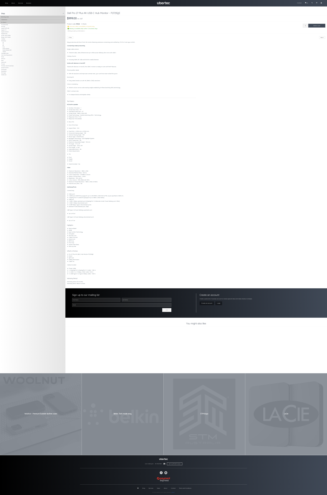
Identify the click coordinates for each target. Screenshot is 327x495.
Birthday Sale (5, 17)
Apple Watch (5, 32)
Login (218, 303)
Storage (3, 73)
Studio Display (6, 48)
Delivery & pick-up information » (76, 31)
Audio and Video (6, 35)
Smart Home (4, 67)
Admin (173, 492)
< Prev (70, 37)
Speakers (3, 71)
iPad (2, 57)
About (13, 3)
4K (3, 42)
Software (3, 69)
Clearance (4, 19)
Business (28, 3)
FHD (4, 47)
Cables (3, 39)
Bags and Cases (6, 37)
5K (3, 44)
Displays (3, 40)
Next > (322, 37)
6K (3, 45)
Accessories (4, 24)
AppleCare (4, 33)
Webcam (3, 74)
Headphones (5, 53)
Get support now (174, 464)
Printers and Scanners (7, 66)
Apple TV (3, 30)
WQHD (4, 51)
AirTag (3, 26)
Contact (299, 3)
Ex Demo (3, 22)
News (158, 488)
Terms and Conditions (185, 488)
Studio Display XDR (7, 50)
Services (20, 3)
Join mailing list (149, 463)
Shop (6, 3)
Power (3, 64)
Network (3, 62)
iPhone (3, 58)
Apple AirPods (5, 28)
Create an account (206, 303)
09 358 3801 (158, 463)
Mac (2, 60)
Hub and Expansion (6, 55)
